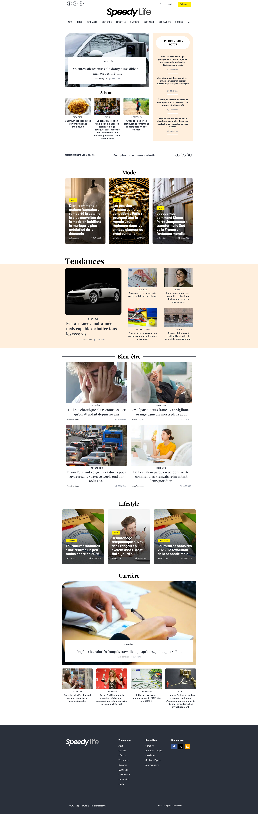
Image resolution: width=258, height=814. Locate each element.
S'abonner (184, 4)
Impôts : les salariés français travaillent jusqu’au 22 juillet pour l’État (129, 651)
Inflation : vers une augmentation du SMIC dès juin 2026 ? (146, 697)
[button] (188, 22)
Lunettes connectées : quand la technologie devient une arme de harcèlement (178, 297)
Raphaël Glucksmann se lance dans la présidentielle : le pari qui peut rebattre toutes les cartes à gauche (172, 122)
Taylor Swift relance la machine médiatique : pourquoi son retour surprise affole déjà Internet (111, 699)
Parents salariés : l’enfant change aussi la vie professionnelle (77, 697)
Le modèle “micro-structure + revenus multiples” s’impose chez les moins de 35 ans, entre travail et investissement (181, 700)
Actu (70, 22)
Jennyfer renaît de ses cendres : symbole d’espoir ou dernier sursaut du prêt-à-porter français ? (173, 82)
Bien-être (107, 22)
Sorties (179, 22)
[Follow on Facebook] (69, 3)
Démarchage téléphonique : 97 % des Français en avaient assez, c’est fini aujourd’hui (127, 546)
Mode (79, 22)
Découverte (165, 22)
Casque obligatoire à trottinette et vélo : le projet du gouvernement (178, 335)
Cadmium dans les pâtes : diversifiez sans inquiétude (78, 123)
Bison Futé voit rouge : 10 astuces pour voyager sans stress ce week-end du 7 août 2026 (96, 476)
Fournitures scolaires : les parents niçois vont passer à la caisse (142, 335)
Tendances (92, 22)
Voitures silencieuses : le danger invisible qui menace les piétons (107, 71)
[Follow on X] (75, 3)
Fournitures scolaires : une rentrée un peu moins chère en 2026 (83, 550)
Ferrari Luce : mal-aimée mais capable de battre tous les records (91, 328)
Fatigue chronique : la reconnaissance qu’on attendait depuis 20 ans (97, 411)
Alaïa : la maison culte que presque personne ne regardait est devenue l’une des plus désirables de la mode (173, 60)
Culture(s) (149, 22)
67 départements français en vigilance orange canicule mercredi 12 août (161, 411)
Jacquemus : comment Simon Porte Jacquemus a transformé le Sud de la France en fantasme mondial (172, 223)
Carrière (134, 22)
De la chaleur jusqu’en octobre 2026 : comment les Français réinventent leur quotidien (161, 476)
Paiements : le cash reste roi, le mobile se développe (142, 294)
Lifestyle (121, 22)
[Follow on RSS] (81, 3)
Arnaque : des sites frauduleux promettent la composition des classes (136, 125)
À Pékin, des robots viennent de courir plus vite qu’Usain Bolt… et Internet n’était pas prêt (173, 102)
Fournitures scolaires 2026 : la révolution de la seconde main (175, 550)
